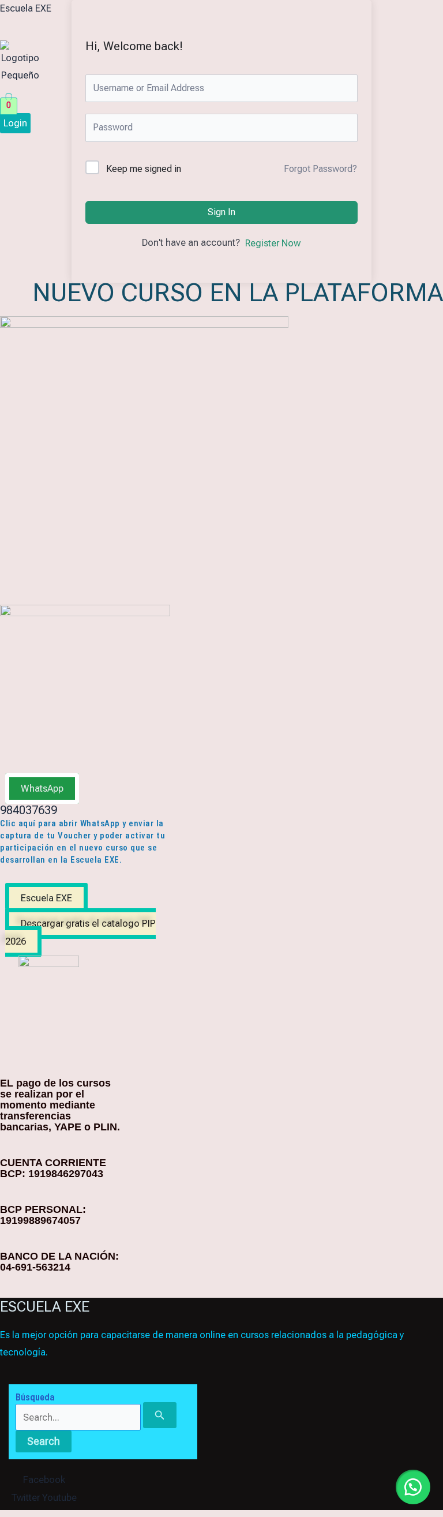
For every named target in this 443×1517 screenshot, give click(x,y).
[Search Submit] (160, 1415)
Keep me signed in (143, 168)
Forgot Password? (320, 168)
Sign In (221, 212)
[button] (144, 91)
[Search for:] (96, 1417)
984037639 (28, 810)
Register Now (273, 243)
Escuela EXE (25, 8)
